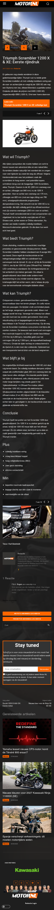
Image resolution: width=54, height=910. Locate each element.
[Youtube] (32, 883)
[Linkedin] (38, 883)
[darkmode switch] (6, 906)
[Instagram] (21, 883)
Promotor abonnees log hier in (27, 619)
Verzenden (44, 669)
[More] (35, 47)
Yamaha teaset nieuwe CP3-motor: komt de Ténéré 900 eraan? (25, 750)
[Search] (48, 625)
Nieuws (5, 756)
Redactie (17, 68)
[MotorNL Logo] (28, 3)
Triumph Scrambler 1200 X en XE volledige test (25, 104)
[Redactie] (9, 561)
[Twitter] (27, 883)
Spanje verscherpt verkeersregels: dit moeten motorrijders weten (24, 838)
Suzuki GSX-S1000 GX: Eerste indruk (12, 704)
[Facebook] (18, 569)
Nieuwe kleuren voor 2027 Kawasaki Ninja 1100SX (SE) (26, 794)
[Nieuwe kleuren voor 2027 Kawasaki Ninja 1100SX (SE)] (27, 775)
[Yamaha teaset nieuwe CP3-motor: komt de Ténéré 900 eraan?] (27, 732)
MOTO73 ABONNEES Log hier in (27, 613)
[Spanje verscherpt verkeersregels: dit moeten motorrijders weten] (27, 819)
